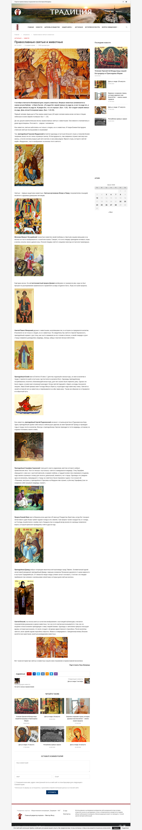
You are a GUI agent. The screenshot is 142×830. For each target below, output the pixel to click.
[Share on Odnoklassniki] (47, 673)
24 (97, 205)
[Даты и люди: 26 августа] (78, 734)
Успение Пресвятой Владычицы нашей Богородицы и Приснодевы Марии (26, 719)
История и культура (92, 27)
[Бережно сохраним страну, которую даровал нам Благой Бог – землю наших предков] (78, 706)
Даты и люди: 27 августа (26, 744)
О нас (65, 811)
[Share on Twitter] (38, 673)
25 (102, 205)
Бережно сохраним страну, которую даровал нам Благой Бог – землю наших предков (77, 719)
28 (116, 205)
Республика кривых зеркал (52, 744)
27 (111, 205)
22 (120, 201)
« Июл (110, 212)
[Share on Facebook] (34, 673)
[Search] (127, 27)
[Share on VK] (43, 673)
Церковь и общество (52, 27)
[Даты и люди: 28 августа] (52, 706)
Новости (39, 27)
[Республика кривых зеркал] (52, 734)
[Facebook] (123, 1)
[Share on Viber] (56, 673)
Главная (31, 27)
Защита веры (67, 27)
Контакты (66, 814)
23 (125, 201)
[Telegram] (126, 1)
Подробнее (125, 828)
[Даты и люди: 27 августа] (26, 734)
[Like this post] (29, 673)
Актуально (79, 27)
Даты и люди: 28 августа (52, 716)
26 (106, 205)
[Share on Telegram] (51, 673)
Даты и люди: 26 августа (78, 744)
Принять (116, 828)
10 (97, 198)
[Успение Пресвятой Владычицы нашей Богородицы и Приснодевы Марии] (26, 706)
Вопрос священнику (109, 27)
